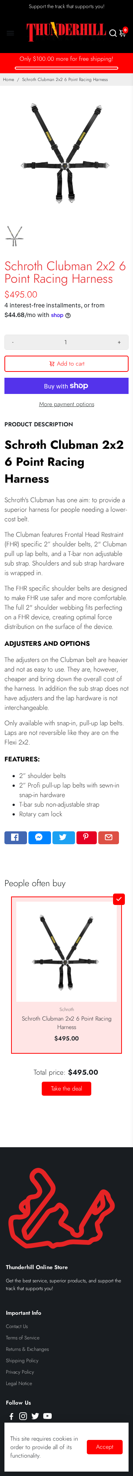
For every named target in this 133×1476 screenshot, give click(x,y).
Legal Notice (19, 1383)
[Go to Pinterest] (86, 838)
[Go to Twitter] (63, 838)
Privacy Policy (20, 1371)
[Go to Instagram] (23, 1417)
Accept (104, 1446)
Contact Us (17, 1326)
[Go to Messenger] (39, 838)
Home (8, 79)
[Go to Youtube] (47, 1417)
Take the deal (66, 1088)
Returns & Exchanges (27, 1349)
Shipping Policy (22, 1360)
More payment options (66, 404)
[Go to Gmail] (108, 838)
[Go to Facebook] (15, 838)
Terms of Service (23, 1337)
